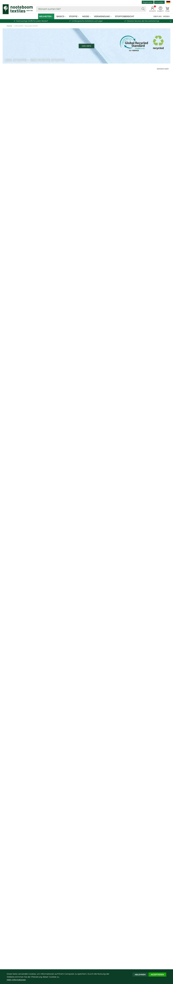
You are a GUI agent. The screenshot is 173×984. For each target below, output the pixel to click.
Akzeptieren (157, 974)
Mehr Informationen (16, 980)
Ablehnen (140, 974)
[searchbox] (91, 9)
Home (9, 26)
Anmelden (159, 2)
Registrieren (148, 2)
